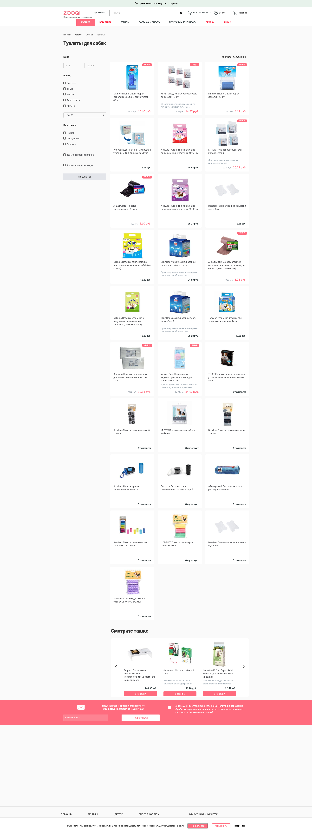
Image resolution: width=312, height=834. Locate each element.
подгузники (73, 138)
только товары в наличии (80, 154)
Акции (227, 22)
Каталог (85, 22)
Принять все (197, 826)
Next (244, 670)
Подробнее (239, 826)
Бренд (66, 75)
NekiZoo (71, 94)
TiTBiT (70, 88)
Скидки (210, 22)
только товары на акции (80, 165)
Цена (66, 56)
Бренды (125, 22)
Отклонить (221, 826)
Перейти (173, 3)
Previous (117, 672)
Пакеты (71, 133)
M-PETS (71, 106)
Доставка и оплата (149, 22)
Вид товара (69, 125)
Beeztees (71, 83)
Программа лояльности (182, 22)
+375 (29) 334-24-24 (201, 12)
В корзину (227, 228)
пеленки (71, 144)
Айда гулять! (73, 100)
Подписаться (141, 717)
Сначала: (227, 57)
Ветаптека (105, 22)
